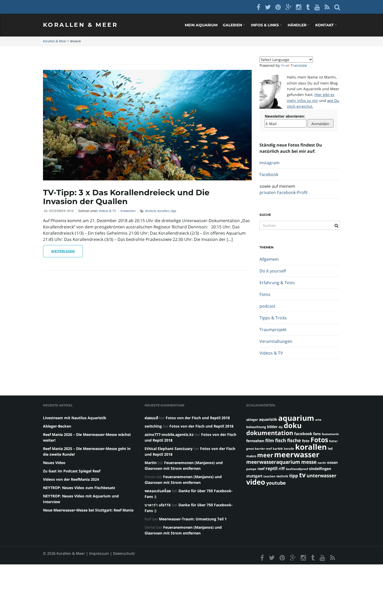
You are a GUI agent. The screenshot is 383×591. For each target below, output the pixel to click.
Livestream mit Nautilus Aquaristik (74, 417)
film (269, 440)
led (330, 448)
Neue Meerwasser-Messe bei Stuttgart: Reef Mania (88, 510)
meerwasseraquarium (273, 461)
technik (282, 476)
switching (153, 426)
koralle (289, 448)
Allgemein (269, 259)
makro (251, 456)
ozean (332, 462)
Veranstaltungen (276, 341)
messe (309, 461)
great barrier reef (259, 448)
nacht (322, 463)
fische (294, 440)
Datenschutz (124, 553)
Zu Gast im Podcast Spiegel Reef (71, 470)
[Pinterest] (278, 7)
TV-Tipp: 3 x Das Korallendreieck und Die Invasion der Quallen (126, 197)
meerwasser (296, 454)
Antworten (127, 211)
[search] (337, 7)
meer (265, 455)
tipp (173, 211)
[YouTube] (317, 7)
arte (318, 420)
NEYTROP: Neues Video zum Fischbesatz (79, 487)
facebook (303, 433)
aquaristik (268, 419)
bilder (272, 426)
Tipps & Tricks (273, 318)
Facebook (269, 174)
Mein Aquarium (201, 25)
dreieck (150, 211)
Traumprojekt (273, 329)
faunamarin (330, 434)
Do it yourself (273, 271)
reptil (271, 468)
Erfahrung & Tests (277, 282)
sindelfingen (320, 468)
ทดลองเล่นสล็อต (158, 490)
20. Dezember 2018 (59, 211)
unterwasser (321, 475)
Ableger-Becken (57, 426)
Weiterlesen (63, 251)
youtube (276, 482)
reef (260, 468)
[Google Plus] (288, 7)
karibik (278, 448)
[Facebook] (258, 7)
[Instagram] (298, 7)
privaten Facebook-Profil (283, 192)
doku (293, 425)
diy (281, 427)
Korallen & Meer (80, 24)
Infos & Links (265, 25)
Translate (299, 65)
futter (333, 441)
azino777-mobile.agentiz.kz (169, 434)
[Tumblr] (308, 7)
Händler (297, 25)
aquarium (296, 418)
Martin (151, 462)
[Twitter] (268, 7)
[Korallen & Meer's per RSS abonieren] (327, 7)
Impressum (99, 553)
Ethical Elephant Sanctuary (169, 448)
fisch (280, 440)
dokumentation (269, 433)
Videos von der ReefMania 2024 (71, 479)
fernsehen (255, 440)
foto (306, 440)
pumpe (251, 469)
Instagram (270, 163)
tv (302, 474)
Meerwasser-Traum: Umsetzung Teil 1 (193, 518)
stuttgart (254, 475)
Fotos (265, 294)
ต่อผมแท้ (151, 417)
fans (317, 433)
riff (282, 468)
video (255, 482)
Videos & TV (107, 211)
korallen (163, 211)
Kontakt (325, 25)
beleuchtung (256, 427)
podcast (267, 306)
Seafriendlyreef (297, 469)
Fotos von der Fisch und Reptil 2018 (198, 417)
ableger (252, 419)
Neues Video (54, 462)
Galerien (233, 25)
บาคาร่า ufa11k (158, 504)
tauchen (269, 476)
